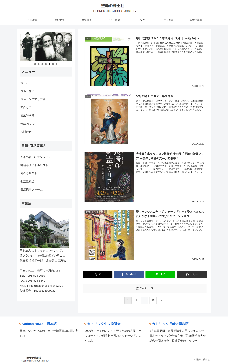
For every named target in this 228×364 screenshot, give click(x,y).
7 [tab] (56, 64)
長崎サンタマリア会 (32, 99)
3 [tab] (42, 64)
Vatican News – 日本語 (39, 324)
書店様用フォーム (31, 189)
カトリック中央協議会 (104, 324)
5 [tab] (49, 64)
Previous (23, 45)
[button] (192, 274)
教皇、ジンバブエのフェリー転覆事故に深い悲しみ (49, 333)
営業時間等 (27, 115)
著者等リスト (28, 173)
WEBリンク (27, 123)
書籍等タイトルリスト (34, 165)
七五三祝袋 (27, 181)
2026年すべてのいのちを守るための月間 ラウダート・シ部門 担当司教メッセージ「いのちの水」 (113, 335)
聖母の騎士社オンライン (35, 157)
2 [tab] (39, 64)
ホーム (24, 83)
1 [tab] (35, 64)
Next (68, 45)
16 (153, 300)
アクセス (25, 107)
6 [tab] (53, 64)
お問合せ (25, 131)
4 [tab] (46, 64)
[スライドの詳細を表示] (46, 46)
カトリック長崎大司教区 (170, 324)
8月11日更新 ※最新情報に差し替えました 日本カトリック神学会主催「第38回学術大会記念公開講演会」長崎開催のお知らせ (178, 335)
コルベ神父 (27, 91)
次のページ (145, 288)
